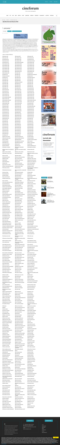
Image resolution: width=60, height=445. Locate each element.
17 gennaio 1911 (5, 127)
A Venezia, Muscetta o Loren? (7, 230)
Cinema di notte (30, 257)
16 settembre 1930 (19, 65)
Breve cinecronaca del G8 (32, 394)
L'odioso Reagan (30, 136)
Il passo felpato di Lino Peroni (20, 343)
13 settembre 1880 (19, 63)
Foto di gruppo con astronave (20, 194)
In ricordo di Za (30, 244)
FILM (13, 15)
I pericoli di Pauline (19, 381)
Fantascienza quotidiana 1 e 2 (7, 279)
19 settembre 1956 (19, 66)
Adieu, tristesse (5, 383)
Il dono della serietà (31, 149)
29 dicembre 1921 (31, 116)
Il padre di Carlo (30, 201)
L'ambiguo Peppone (31, 300)
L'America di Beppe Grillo (20, 164)
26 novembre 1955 (6, 101)
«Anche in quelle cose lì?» (32, 204)
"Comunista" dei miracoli (7, 197)
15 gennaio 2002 (18, 125)
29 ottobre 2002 (30, 86)
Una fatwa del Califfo (6, 267)
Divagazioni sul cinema (6, 300)
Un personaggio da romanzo (7, 330)
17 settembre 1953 (31, 65)
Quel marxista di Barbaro (7, 339)
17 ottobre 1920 (30, 80)
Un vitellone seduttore (6, 260)
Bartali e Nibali (30, 209)
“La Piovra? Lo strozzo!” (19, 330)
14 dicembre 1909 (6, 110)
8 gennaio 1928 (5, 122)
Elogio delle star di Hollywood (7, 378)
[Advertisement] (48, 170)
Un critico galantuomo (31, 163)
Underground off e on (19, 212)
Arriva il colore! (5, 316)
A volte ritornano (18, 276)
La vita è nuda (18, 289)
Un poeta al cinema (31, 260)
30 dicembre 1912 (6, 118)
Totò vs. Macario (18, 371)
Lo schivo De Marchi (6, 176)
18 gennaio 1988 (18, 127)
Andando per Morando (19, 396)
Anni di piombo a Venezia (7, 240)
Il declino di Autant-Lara (19, 136)
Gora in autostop (30, 212)
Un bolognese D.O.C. (6, 364)
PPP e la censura (18, 240)
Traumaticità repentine (31, 195)
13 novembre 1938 (31, 94)
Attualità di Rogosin (6, 287)
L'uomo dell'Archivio (31, 378)
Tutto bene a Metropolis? (19, 337)
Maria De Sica (5, 333)
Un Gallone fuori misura (7, 244)
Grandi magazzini (18, 175)
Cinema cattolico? (6, 398)
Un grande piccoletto (19, 300)
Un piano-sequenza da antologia (8, 266)
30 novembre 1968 (19, 103)
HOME (7, 15)
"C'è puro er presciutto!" (32, 255)
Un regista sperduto (19, 352)
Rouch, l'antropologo (31, 142)
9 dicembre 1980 (18, 107)
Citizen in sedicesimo (31, 264)
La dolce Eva (30, 388)
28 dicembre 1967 (18, 116)
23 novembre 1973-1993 (7, 100)
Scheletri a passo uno (31, 203)
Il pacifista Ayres (30, 297)
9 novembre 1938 (18, 92)
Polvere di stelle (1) (6, 191)
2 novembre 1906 (31, 89)
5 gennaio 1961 (5, 121)
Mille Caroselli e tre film (6, 404)
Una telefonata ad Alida (19, 192)
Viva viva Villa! (5, 155)
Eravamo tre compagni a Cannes (8, 362)
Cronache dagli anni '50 (31, 286)
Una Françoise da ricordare (20, 282)
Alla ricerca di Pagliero (19, 287)
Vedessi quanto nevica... (19, 358)
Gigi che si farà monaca (19, 279)
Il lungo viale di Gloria (6, 346)
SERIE (16, 15)
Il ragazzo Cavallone (19, 272)
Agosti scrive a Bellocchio (32, 161)
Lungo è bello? (18, 277)
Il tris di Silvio (30, 230)
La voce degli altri (18, 362)
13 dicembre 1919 (31, 109)
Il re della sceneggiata (31, 346)
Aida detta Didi (5, 352)
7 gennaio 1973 (30, 121)
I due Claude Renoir (31, 233)
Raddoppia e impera (6, 280)
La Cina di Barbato (6, 337)
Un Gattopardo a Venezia (32, 240)
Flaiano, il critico (30, 331)
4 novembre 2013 (18, 89)
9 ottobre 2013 (5, 77)
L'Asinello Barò (18, 191)
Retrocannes (30, 188)
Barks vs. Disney (18, 342)
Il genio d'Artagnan (6, 145)
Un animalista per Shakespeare (20, 368)
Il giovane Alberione (19, 336)
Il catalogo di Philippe (19, 250)
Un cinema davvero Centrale (20, 364)
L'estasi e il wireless (6, 310)
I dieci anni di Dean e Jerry (7, 212)
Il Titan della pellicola (31, 198)
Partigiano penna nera (6, 206)
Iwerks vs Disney (18, 224)
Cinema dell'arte (30, 224)
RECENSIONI (44, 177)
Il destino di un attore (19, 163)
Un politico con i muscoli (7, 401)
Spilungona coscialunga (32, 189)
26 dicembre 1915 (31, 115)
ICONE (23, 15)
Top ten (17, 221)
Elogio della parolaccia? (6, 336)
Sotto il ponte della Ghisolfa (7, 186)
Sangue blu (30, 173)
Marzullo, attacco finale (6, 319)
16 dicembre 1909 (31, 110)
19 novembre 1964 (31, 97)
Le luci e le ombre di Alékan (7, 322)
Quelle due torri (30, 238)
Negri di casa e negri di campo (20, 325)
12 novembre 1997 (19, 94)
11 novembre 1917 (6, 94)
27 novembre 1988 (19, 101)
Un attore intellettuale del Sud (32, 261)
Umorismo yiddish (6, 331)
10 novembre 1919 (31, 92)
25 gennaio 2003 (30, 130)
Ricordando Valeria (19, 200)
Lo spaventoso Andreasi (19, 303)
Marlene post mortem (31, 361)
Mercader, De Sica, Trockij (7, 153)
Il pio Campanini (5, 277)
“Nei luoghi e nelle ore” (31, 374)
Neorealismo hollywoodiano (7, 272)
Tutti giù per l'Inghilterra (6, 232)
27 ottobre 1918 (5, 86)
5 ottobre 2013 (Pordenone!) (32, 74)
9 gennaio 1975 (18, 122)
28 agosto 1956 (5, 56)
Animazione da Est (31, 266)
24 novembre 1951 (19, 100)
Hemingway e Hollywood (19, 182)
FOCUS (50, 177)
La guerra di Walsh (31, 334)
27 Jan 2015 (4, 31)
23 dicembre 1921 (31, 113)
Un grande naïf (5, 192)
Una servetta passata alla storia (8, 350)
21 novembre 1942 (19, 98)
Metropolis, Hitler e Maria (32, 158)
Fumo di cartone (30, 396)
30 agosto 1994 (30, 56)
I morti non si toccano (19, 340)
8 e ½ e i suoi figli (31, 307)
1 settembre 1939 (18, 57)
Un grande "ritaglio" (19, 180)
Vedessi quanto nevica (6, 178)
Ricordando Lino (5, 204)
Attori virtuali (30, 339)
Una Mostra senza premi (32, 227)
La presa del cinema (6, 209)
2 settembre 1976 (31, 57)
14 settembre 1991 (31, 63)
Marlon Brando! (18, 167)
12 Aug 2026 (49, 199)
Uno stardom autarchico (7, 247)
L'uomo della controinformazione (33, 381)
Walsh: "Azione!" (30, 155)
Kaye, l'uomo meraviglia (7, 151)
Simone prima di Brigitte (32, 175)
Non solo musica (5, 200)
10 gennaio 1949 (30, 122)
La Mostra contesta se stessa (7, 227)
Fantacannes (18, 189)
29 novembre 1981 (6, 103)
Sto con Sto (17, 264)
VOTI (10, 15)
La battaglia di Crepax (6, 215)
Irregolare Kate (30, 364)
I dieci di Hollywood (31, 279)
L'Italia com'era (18, 145)
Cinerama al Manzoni (19, 173)
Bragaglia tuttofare (18, 139)
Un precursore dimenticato (32, 192)
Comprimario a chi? (31, 164)
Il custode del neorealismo (7, 250)
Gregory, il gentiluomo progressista (18, 347)
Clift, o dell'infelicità (31, 258)
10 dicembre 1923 (31, 107)
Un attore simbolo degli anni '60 (20, 297)
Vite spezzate (30, 207)
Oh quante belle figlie (6, 195)
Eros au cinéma (30, 218)
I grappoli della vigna (6, 183)
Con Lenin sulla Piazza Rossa (8, 182)
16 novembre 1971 (31, 95)
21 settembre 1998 (6, 68)
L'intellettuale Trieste (6, 313)
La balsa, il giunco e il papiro (7, 254)
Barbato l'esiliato (5, 158)
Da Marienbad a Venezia (7, 233)
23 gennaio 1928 (5, 130)
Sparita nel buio (30, 316)
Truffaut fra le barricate (31, 180)
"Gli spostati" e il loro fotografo (32, 267)
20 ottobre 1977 (18, 83)
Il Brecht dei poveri (31, 376)
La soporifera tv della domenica (8, 252)
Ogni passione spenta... (7, 185)
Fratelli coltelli (30, 172)
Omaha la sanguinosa (19, 195)
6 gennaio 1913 (18, 121)
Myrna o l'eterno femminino (7, 291)
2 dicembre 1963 (5, 104)
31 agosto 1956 (5, 57)
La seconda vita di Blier (6, 343)
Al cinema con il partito (6, 328)
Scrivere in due (30, 350)
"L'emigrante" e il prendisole (32, 282)
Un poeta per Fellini (19, 255)
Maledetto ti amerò (31, 370)
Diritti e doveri (18, 294)
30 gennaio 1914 (18, 133)
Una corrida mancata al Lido (20, 244)
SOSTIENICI (52, 15)
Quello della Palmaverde (32, 313)
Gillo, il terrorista (30, 276)
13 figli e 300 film (5, 175)
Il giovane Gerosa (31, 383)
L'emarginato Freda (6, 294)
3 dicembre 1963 (18, 104)
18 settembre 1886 (6, 66)
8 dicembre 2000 (5, 107)
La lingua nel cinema (6, 391)
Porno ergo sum (18, 291)
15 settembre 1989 (6, 65)
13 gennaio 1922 (30, 124)
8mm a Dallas (30, 277)
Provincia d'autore (31, 330)
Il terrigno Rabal (30, 333)
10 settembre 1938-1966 (19, 62)
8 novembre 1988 (6, 92)
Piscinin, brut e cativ (6, 189)
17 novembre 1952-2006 (7, 97)
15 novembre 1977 (19, 95)
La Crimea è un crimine (6, 164)
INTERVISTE (36, 15)
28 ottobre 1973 (18, 86)
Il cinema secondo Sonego (32, 328)
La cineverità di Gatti (31, 319)
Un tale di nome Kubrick (19, 322)
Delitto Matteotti (30, 197)
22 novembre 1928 (31, 98)
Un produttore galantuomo (7, 188)
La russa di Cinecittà (19, 328)
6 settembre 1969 (6, 60)
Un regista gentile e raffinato (20, 254)
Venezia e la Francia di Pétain (7, 238)
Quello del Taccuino (6, 255)
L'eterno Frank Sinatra (19, 188)
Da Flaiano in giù (5, 142)
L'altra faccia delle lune (17, 31)
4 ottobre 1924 (18, 74)
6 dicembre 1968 (18, 106)
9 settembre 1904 (6, 62)
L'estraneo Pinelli (18, 203)
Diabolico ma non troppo (19, 266)
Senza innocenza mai (19, 186)
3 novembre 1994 (6, 89)
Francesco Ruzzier (51, 188)
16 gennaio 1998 (30, 125)
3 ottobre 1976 (5, 74)
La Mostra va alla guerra (19, 232)
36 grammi (30, 362)
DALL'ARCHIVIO (42, 15)
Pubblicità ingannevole (19, 142)
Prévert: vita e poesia (6, 136)
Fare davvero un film (19, 201)
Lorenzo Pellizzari (5, 33)
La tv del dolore (5, 180)
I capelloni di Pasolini (6, 303)
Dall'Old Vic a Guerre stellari (20, 345)
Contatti (51, 1)
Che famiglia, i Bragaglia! (32, 310)
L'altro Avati (17, 197)
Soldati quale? (30, 274)
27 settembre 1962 (6, 71)
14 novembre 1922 (6, 95)
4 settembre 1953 (18, 59)
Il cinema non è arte (31, 151)
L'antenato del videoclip (19, 172)
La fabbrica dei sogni (31, 247)
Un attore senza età (6, 167)
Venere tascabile (5, 274)
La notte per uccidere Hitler (7, 396)
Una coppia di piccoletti (19, 209)
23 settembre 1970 (31, 68)
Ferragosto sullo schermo (7, 224)
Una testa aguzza (31, 221)
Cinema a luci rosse (6, 276)
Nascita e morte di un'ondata (20, 333)
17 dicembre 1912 (6, 112)
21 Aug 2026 (49, 192)
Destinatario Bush (18, 258)
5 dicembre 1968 (5, 106)
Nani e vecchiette (18, 207)
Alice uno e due (30, 182)
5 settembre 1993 (31, 59)
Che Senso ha (18, 204)
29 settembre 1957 (31, 71)
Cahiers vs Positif (31, 166)
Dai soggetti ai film (31, 289)
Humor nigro (5, 163)
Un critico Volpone (31, 232)
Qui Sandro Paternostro (7, 221)
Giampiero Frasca (51, 202)
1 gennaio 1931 (30, 118)
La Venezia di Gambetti (6, 257)
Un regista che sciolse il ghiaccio (8, 370)
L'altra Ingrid (18, 313)
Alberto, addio (30, 343)
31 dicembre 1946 (18, 118)
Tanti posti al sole (18, 261)
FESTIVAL (19, 15)
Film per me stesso (6, 264)
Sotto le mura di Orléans (32, 183)
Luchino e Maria (5, 172)
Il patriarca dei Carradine (19, 280)
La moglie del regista (6, 284)
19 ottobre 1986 (5, 83)
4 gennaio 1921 (30, 119)
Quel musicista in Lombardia (7, 261)
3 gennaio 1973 (18, 119)
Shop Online (55, 1)
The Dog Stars (50, 181)
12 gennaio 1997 (18, 124)
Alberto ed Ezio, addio (19, 166)
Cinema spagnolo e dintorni (7, 194)
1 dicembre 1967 (30, 103)
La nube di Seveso (31, 206)
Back (16, 350)
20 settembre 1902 (31, 66)
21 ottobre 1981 (30, 83)
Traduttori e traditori (6, 334)
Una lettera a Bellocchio (7, 340)
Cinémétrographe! (31, 407)
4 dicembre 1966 (30, 104)
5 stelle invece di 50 (31, 342)
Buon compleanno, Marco (20, 263)
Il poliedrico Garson (31, 336)
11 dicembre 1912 (6, 109)
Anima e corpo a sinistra (19, 151)
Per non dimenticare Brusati (20, 218)
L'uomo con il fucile (19, 252)
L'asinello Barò (30, 371)
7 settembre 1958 (18, 60)
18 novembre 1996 (19, 97)
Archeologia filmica (6, 161)
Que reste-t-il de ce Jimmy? (20, 388)
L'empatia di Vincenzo (6, 394)
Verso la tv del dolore (31, 358)
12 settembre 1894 (6, 63)
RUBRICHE (31, 15)
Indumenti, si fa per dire (19, 206)
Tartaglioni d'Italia (30, 368)
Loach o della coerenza (6, 201)
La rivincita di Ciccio (31, 252)
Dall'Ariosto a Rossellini (19, 183)
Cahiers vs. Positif (6, 345)
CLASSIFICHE (27, 15)
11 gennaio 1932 (5, 124)
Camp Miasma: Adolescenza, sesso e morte (51, 194)
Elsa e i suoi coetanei (6, 297)
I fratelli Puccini (18, 284)
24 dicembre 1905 (6, 115)
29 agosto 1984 (18, 56)
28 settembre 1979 (19, 71)
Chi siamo (46, 1)
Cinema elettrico (30, 294)
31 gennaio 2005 (30, 133)
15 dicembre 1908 (18, 110)
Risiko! (4, 307)
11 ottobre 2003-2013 (31, 77)
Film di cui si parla (18, 269)
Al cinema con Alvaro (19, 198)
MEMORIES (43, 427)
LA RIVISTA (47, 15)
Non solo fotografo (18, 227)
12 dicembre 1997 (18, 109)
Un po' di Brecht (5, 139)
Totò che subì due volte (31, 325)
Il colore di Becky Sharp (32, 284)
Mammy (17, 385)
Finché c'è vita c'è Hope (32, 191)
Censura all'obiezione (6, 203)
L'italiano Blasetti (18, 316)
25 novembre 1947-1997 (32, 100)
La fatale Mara (5, 198)
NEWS (43, 428)
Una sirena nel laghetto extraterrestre (19, 242)
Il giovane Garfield (18, 331)
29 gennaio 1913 (5, 133)
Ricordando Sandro (19, 376)
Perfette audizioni (18, 155)
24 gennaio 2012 (18, 130)
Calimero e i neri (30, 291)
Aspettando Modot (6, 325)
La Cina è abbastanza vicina (7, 286)
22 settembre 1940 (19, 68)
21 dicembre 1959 (6, 113)
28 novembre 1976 (31, 101)
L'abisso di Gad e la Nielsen (32, 139)
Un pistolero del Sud (31, 269)
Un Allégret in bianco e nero (20, 257)
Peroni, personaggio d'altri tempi (8, 166)
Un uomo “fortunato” (19, 378)
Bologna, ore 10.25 (31, 401)
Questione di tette (18, 176)
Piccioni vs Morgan (19, 286)
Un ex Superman (31, 345)
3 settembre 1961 (6, 59)
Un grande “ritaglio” (19, 359)
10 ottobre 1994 (18, 77)
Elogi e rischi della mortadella (20, 310)
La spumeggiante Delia (19, 247)
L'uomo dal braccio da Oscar (20, 307)
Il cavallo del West (6, 258)
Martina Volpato (50, 196)
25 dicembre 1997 (18, 115)
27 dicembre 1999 (6, 116)
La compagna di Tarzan (6, 385)
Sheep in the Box (50, 187)
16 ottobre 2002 (18, 80)
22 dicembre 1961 (18, 113)
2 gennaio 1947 (5, 119)
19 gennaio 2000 (30, 127)
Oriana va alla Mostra (19, 230)
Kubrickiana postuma (19, 153)
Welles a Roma (5, 365)
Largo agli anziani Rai (6, 371)
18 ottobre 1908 (18, 112)
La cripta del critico (19, 370)
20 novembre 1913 (6, 98)
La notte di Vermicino (6, 207)
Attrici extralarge (30, 337)
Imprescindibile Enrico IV (32, 145)
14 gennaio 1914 (5, 125)
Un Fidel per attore (6, 263)
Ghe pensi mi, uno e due (19, 274)
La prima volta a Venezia (7, 342)
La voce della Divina (31, 263)
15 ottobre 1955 (5, 80)
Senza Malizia (30, 176)
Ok (55, 437)
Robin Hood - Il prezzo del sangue (50, 201)
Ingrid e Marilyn (30, 185)
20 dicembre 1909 (31, 112)
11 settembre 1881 (31, 62)
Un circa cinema (30, 186)
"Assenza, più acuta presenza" (33, 194)
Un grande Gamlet (6, 218)
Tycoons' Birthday (18, 185)
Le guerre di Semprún (31, 287)
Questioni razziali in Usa (7, 269)
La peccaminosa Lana (19, 319)
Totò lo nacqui (30, 322)
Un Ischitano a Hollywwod (32, 254)
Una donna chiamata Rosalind (33, 280)
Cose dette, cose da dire (32, 200)
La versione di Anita (19, 158)
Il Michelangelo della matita (20, 334)
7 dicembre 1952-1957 (31, 106)
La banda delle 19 (6, 173)
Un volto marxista (18, 267)
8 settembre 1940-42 (31, 60)
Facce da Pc (18, 161)
